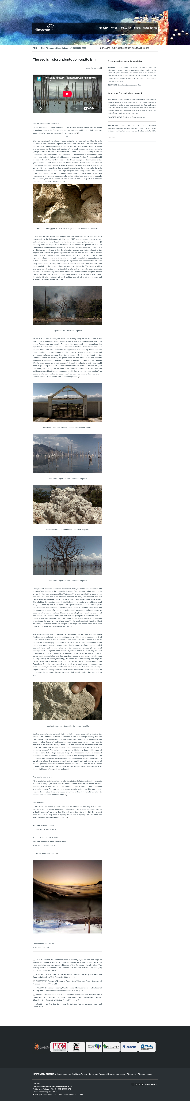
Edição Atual (131, 1074)
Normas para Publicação (98, 1074)
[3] (79, 376)
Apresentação (62, 1074)
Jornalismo (125, 28)
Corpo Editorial (81, 1074)
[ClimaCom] (44, 33)
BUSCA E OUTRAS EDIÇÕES (137, 48)
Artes (114, 28)
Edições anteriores (145, 1074)
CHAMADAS (105, 48)
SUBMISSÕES (118, 48)
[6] (57, 853)
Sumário (72, 1074)
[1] (101, 68)
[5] (67, 817)
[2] (78, 133)
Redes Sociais (150, 28)
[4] (66, 794)
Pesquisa (103, 28)
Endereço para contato (116, 1074)
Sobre (137, 28)
